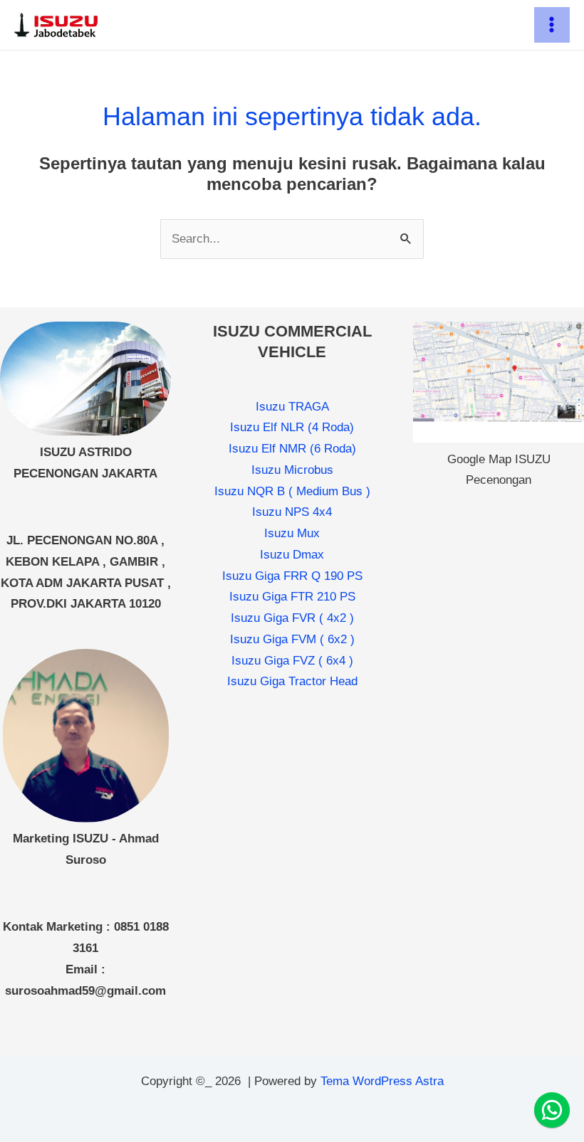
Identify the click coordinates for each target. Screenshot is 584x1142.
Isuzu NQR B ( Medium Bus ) (292, 491)
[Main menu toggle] (552, 25)
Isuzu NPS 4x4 (292, 512)
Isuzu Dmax (292, 554)
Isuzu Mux (292, 533)
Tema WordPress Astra (382, 1081)
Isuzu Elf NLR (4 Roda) (292, 427)
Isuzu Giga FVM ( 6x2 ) (292, 639)
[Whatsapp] (552, 1110)
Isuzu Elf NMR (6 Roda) (292, 448)
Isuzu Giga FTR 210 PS (292, 596)
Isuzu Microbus (292, 470)
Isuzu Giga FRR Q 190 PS (292, 576)
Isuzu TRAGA (292, 406)
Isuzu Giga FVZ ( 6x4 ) (292, 660)
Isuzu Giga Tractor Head (292, 681)
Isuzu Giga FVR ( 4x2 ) (292, 618)
